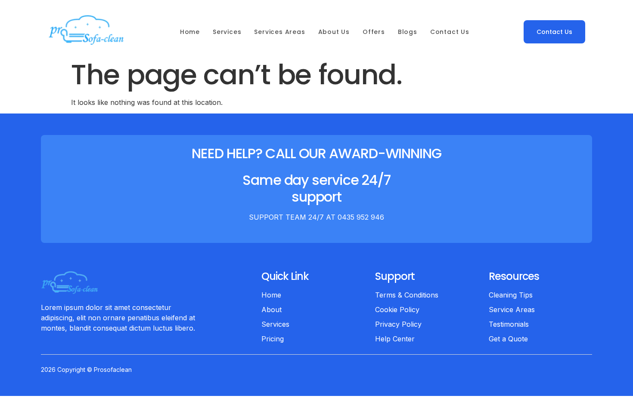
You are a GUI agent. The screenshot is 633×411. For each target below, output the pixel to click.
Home (190, 32)
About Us (334, 32)
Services (227, 32)
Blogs (407, 32)
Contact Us (449, 32)
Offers (374, 32)
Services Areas (279, 32)
